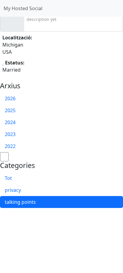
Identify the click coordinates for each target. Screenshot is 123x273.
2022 (10, 146)
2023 (10, 134)
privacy (13, 190)
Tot (8, 178)
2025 (10, 110)
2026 (10, 98)
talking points (20, 202)
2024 (10, 122)
